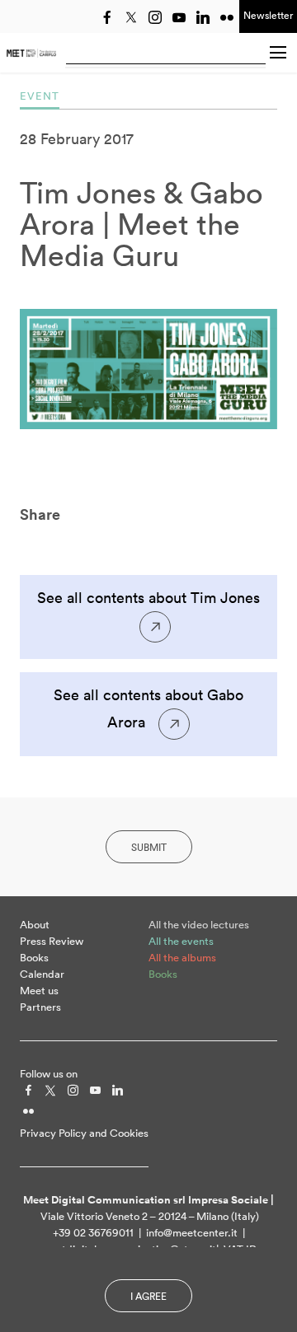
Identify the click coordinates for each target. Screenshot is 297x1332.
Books (34, 958)
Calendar (42, 974)
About (35, 925)
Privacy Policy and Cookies (84, 1133)
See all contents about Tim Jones (148, 597)
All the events (181, 941)
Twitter (131, 17)
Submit (149, 847)
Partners (40, 1007)
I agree (148, 1296)
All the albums (182, 958)
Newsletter (268, 15)
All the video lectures (198, 925)
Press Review (51, 941)
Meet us (39, 991)
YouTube (179, 17)
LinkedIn (203, 17)
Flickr (227, 17)
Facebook (107, 17)
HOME (31, 53)
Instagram (155, 17)
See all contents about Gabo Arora (148, 708)
